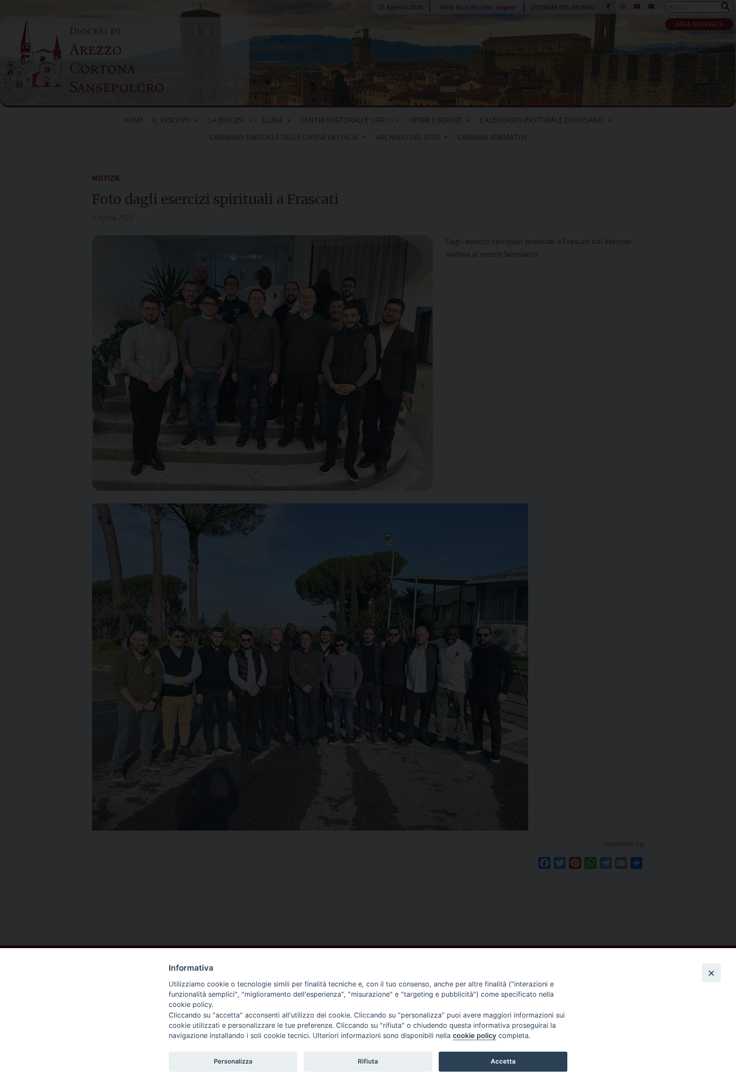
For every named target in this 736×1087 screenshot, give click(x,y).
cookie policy (474, 1035)
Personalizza (233, 1061)
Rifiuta (368, 1061)
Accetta (503, 1061)
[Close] (711, 972)
